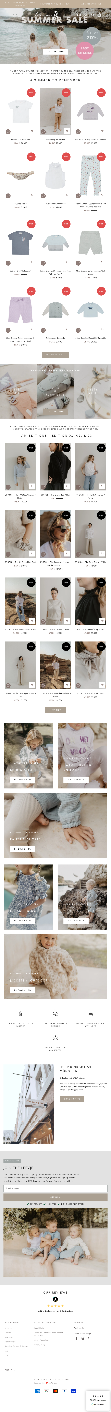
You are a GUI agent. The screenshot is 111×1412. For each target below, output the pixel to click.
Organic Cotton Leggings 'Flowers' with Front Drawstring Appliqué (90, 205)
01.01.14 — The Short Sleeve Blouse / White (55, 695)
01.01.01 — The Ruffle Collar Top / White (90, 496)
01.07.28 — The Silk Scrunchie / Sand (20, 562)
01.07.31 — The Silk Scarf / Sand (90, 693)
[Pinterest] (89, 1338)
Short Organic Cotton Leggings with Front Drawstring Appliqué (20, 339)
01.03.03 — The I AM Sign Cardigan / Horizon (20, 496)
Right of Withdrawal (42, 1340)
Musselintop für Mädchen (56, 203)
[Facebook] (76, 1338)
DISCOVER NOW (55, 58)
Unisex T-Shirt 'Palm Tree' (20, 139)
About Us (8, 1328)
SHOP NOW (55, 710)
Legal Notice (39, 1328)
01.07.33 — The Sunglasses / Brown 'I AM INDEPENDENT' (55, 563)
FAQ (6, 1350)
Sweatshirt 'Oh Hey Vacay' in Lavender (90, 139)
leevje (81, 1328)
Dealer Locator (10, 1341)
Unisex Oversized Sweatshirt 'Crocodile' (90, 338)
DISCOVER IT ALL (55, 354)
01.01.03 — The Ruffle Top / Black (90, 629)
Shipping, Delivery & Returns (16, 1346)
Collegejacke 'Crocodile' (55, 338)
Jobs (6, 1355)
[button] (98, 1401)
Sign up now (55, 1197)
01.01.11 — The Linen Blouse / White (20, 629)
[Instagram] (83, 1338)
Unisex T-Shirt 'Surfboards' (20, 270)
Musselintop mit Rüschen (55, 139)
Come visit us (72, 1099)
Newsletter (9, 1337)
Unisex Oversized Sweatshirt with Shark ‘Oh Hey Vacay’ (55, 272)
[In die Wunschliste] (8, 131)
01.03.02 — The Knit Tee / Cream (55, 629)
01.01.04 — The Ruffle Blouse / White (90, 562)
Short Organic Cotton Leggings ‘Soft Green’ (90, 272)
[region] (55, 36)
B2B (79, 15)
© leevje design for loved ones (52, 1379)
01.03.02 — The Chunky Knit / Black (55, 494)
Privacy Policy (39, 1344)
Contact (8, 1332)
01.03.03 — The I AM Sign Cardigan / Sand (20, 695)
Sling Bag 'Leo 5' (20, 203)
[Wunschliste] (15, 15)
